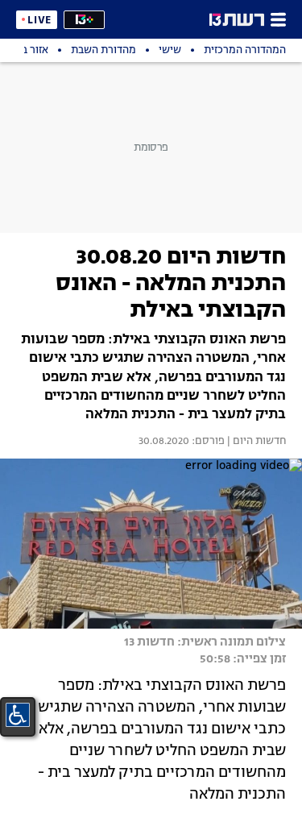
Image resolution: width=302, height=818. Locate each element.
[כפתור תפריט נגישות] (18, 715)
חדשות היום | (255, 441)
